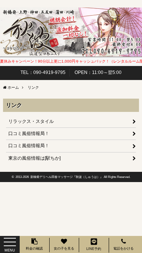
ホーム (13, 87)
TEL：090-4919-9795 (43, 72)
